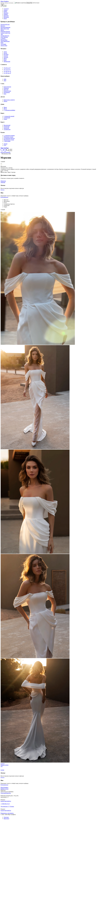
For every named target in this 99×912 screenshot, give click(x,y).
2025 (5, 80)
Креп (5, 60)
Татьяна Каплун (5, 35)
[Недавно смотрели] (5, 151)
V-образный (7, 117)
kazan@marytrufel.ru (6, 801)
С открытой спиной (9, 116)
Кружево (6, 54)
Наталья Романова (5, 27)
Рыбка (5, 11)
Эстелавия (3, 44)
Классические (7, 86)
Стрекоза (3, 38)
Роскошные (7, 92)
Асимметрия (7, 129)
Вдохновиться (4, 197)
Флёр (2, 42)
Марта (2, 30)
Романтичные (7, 91)
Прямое (6, 14)
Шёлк (5, 58)
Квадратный (7, 125)
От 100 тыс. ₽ (7, 73)
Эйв (2, 34)
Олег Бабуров (4, 37)
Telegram (3, 182)
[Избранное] (2, 151)
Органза (6, 57)
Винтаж (3, 26)
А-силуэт (6, 8)
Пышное (6, 13)
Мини (5, 107)
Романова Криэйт (5, 31)
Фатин (5, 53)
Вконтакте (6, 818)
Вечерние (6, 17)
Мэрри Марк (4, 40)
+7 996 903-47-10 (5, 803)
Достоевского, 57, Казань (7, 806)
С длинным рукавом (9, 135)
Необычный (7, 61)
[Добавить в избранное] (1, 163)
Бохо (5, 93)
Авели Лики (4, 45)
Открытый (6, 126)
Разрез (5, 119)
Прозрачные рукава (9, 139)
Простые (6, 89)
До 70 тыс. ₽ (7, 69)
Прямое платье (4, 788)
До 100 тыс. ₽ (7, 71)
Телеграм (6, 817)
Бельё (5, 18)
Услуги (2, 189)
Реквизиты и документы (7, 813)
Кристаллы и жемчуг (9, 99)
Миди (5, 108)
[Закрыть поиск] (2, 5)
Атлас (5, 51)
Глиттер (6, 56)
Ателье (5, 143)
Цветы (5, 101)
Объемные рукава (8, 137)
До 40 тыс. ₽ (7, 68)
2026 (5, 79)
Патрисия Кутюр (5, 24)
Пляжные (6, 88)
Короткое (6, 15)
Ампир (5, 10)
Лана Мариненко (5, 41)
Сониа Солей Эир (5, 33)
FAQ (5, 145)
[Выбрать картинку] (5, 6)
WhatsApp (3, 181)
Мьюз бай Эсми (5, 28)
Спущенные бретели (9, 138)
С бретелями (7, 141)
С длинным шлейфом (9, 110)
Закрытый (6, 128)
